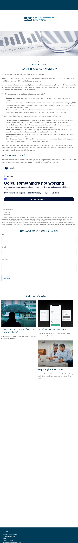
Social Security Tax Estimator (52, 329)
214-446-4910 (12, 534)
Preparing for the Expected (51, 369)
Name (4, 234)
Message (5, 259)
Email (4, 247)
